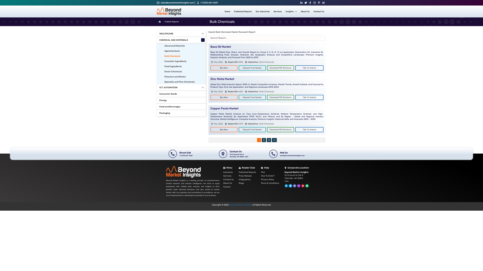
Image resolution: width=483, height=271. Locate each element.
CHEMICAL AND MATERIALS (173, 40)
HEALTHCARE (166, 33)
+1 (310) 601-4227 (209, 3)
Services (278, 11)
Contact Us (318, 11)
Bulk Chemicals (172, 56)
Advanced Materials (174, 46)
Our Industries (263, 11)
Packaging (164, 113)
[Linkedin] (286, 186)
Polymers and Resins (175, 76)
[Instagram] (298, 186)
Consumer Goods (168, 94)
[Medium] (307, 186)
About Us (305, 11)
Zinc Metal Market (222, 79)
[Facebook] (294, 186)
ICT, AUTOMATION (168, 87)
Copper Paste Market (224, 108)
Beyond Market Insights (240, 205)
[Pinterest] (303, 186)
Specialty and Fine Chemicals (179, 82)
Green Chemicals (173, 71)
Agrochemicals (172, 51)
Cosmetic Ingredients (175, 61)
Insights (290, 11)
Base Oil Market (220, 46)
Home (227, 11)
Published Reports (243, 11)
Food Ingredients (173, 66)
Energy (163, 100)
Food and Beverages (169, 106)
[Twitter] (290, 186)
